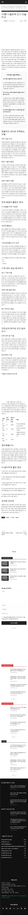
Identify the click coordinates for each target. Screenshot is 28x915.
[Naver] (10, 908)
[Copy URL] (7, 24)
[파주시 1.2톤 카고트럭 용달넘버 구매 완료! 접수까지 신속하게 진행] (5, 787)
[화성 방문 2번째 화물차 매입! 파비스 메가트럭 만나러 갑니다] (5, 693)
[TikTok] (14, 908)
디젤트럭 (7, 517)
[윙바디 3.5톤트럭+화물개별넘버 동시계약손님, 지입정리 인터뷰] (5, 828)
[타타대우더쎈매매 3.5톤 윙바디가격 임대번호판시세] (5, 731)
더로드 (13, 699)
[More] (11, 24)
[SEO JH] (2, 21)
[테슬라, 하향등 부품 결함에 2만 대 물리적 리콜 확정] (5, 754)
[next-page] (5, 583)
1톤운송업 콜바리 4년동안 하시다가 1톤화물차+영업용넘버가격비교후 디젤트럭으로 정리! (18, 821)
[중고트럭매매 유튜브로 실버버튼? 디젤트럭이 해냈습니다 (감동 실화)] (5, 814)
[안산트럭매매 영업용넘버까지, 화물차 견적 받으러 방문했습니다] (5, 671)
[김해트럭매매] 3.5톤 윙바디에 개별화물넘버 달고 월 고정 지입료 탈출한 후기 (18, 801)
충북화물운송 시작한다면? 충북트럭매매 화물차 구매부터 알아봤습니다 (18, 678)
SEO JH (6, 20)
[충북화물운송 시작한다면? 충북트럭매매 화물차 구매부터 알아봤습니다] (5, 678)
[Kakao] (6, 908)
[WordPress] (21, 908)
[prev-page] (2, 583)
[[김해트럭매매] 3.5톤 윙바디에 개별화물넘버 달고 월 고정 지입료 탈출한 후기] (5, 801)
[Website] (17, 908)
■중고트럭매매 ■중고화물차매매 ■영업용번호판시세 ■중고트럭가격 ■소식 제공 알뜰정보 (13, 7)
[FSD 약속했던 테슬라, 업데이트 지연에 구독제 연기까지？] (5, 769)
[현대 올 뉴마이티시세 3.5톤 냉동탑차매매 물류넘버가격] (5, 709)
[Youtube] (25, 908)
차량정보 (17, 517)
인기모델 (12, 517)
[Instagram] (2, 908)
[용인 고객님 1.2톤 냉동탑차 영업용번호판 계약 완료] (5, 794)
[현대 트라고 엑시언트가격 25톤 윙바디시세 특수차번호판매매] (5, 716)
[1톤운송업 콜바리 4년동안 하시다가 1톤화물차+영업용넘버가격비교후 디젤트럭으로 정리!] (5, 821)
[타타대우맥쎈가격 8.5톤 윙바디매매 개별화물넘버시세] (5, 724)
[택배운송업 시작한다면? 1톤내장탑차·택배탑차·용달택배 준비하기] (5, 686)
